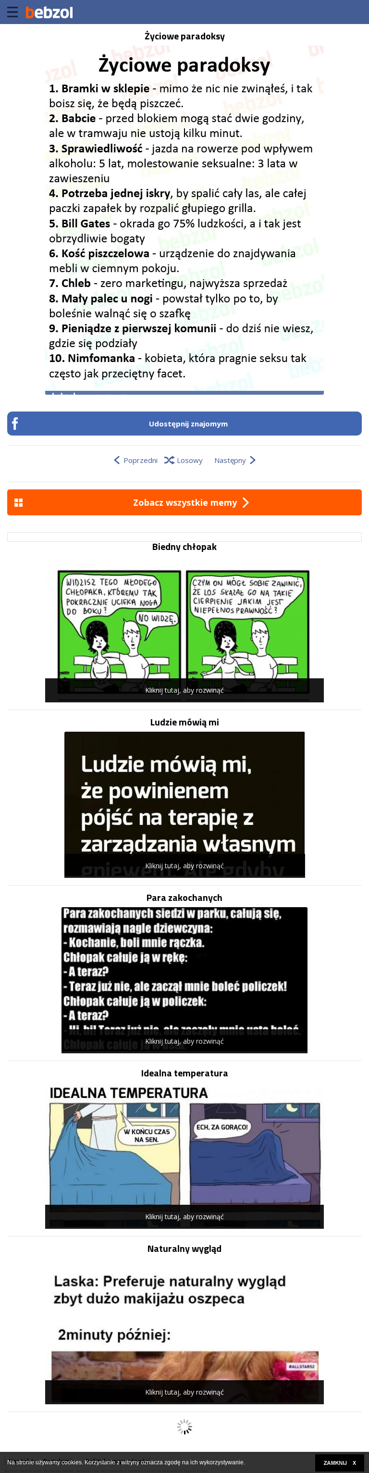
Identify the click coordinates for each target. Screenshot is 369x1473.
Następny (230, 460)
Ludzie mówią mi (184, 722)
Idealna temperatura (184, 1073)
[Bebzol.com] (49, 12)
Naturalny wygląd (184, 1248)
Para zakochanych (184, 897)
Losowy (190, 460)
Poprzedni (140, 460)
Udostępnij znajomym (188, 423)
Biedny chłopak (184, 546)
